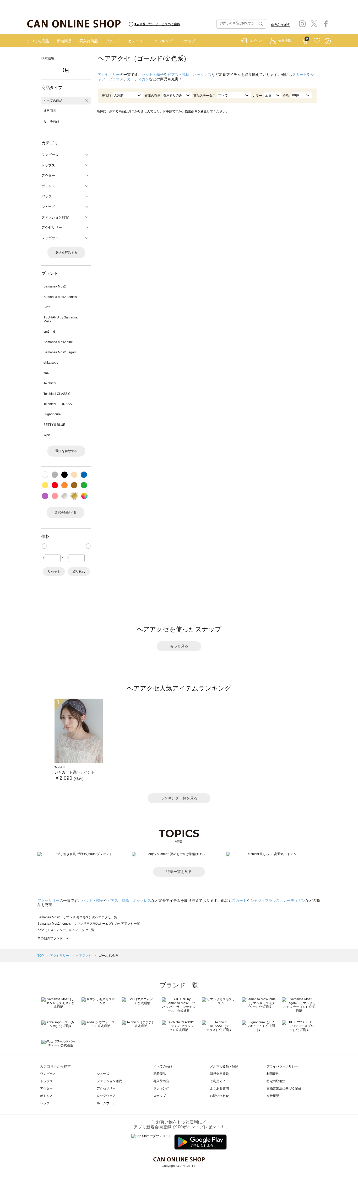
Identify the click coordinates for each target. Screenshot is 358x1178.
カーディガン (138, 79)
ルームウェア (106, 1103)
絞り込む (79, 571)
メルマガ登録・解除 (224, 1066)
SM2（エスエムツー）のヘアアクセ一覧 (65, 930)
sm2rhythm (51, 331)
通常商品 (50, 111)
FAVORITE (317, 41)
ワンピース (48, 1074)
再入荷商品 (88, 41)
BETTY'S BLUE (54, 425)
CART (304, 39)
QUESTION (327, 41)
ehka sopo (51, 362)
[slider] (44, 546)
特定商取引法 (276, 1081)
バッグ (45, 1103)
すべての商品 (38, 41)
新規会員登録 (219, 1074)
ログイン (255, 41)
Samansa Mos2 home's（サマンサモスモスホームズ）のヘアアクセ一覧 (88, 923)
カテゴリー (137, 41)
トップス (46, 1081)
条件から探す (280, 24)
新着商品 (64, 41)
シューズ (103, 1074)
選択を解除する (66, 252)
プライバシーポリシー (282, 1066)
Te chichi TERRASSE (59, 404)
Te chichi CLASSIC (57, 394)
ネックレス (202, 74)
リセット (54, 571)
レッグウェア (106, 1096)
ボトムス (46, 1096)
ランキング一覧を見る (179, 798)
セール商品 (51, 121)
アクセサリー (109, 74)
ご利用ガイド (219, 1081)
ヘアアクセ (84, 955)
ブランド (113, 41)
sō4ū (47, 373)
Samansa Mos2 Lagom (60, 352)
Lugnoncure (52, 414)
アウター (46, 1088)
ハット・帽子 (153, 74)
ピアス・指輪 (178, 74)
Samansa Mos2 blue (58, 342)
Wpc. (47, 435)
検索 (260, 24)
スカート (299, 74)
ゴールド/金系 (108, 955)
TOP (40, 955)
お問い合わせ (219, 1096)
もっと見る (179, 646)
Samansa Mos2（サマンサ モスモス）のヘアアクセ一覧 (77, 917)
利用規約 (273, 1074)
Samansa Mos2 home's (60, 297)
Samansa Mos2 (55, 286)
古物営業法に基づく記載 (284, 1088)
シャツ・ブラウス (265, 900)
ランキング (163, 41)
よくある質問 (219, 1088)
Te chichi (50, 383)
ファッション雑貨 (109, 1081)
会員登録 (284, 41)
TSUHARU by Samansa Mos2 (61, 319)
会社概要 (273, 1096)
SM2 (47, 307)
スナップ (188, 41)
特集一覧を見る (179, 872)
